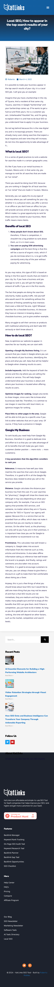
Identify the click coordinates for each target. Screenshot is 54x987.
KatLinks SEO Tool (23, 972)
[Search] (45, 639)
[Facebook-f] (30, 965)
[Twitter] (7, 742)
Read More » (9, 675)
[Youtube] (12, 742)
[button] (48, 7)
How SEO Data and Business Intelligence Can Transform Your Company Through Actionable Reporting (26, 719)
